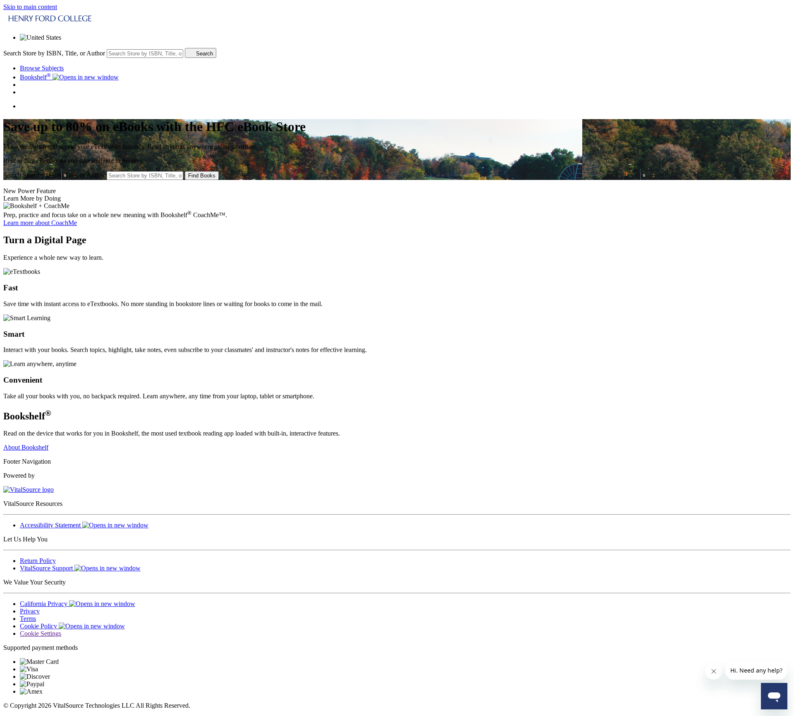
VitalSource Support (47, 568)
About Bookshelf (25, 447)
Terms (28, 618)
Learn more (40, 222)
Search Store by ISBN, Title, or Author (54, 53)
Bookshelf (35, 77)
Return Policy (38, 560)
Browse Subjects (42, 68)
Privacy (30, 611)
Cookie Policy (39, 626)
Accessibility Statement (51, 525)
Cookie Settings (40, 633)
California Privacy (44, 603)
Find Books (201, 175)
